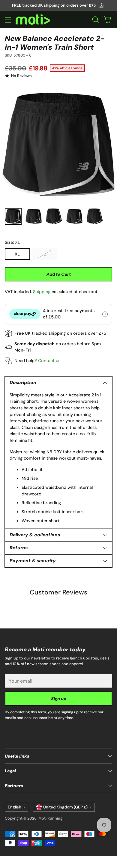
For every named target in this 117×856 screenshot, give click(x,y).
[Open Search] (95, 20)
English (14, 807)
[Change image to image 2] (33, 216)
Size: (12, 242)
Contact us (49, 360)
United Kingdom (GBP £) (65, 807)
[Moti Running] (33, 19)
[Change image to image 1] (13, 216)
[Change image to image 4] (74, 216)
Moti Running (50, 818)
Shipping (41, 291)
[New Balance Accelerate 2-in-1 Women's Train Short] (58, 144)
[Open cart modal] (107, 20)
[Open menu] (8, 20)
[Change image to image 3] (54, 216)
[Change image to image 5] (94, 216)
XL (17, 254)
